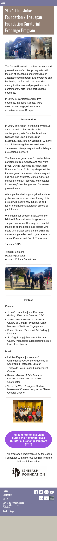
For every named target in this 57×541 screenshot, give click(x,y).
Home (5, 490)
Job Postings (8, 511)
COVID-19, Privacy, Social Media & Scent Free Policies (13, 505)
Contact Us (7, 494)
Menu (3, 2)
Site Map (7, 498)
